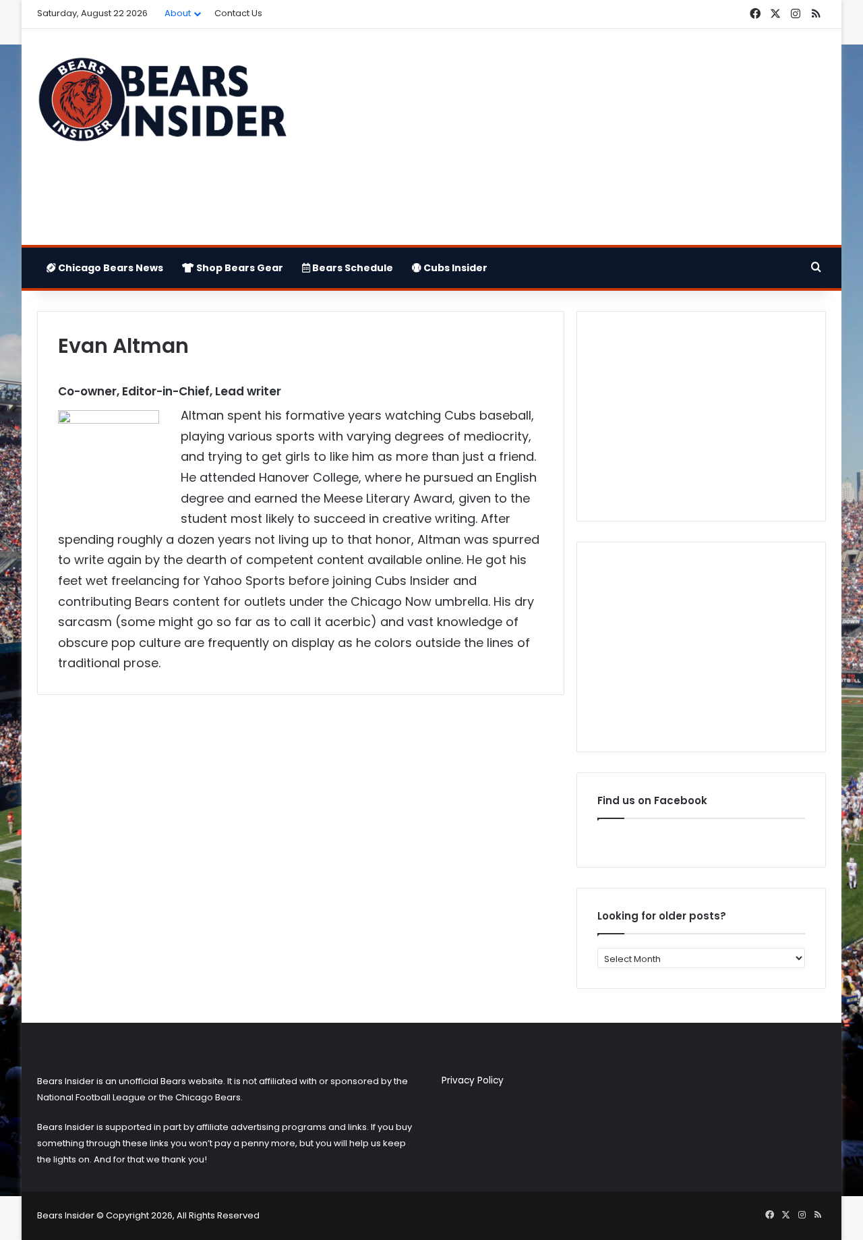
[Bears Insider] (162, 105)
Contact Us (238, 13)
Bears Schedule (351, 268)
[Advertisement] (566, 137)
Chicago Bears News (109, 268)
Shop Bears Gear (238, 268)
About (178, 13)
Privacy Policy (473, 1080)
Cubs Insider (454, 268)
